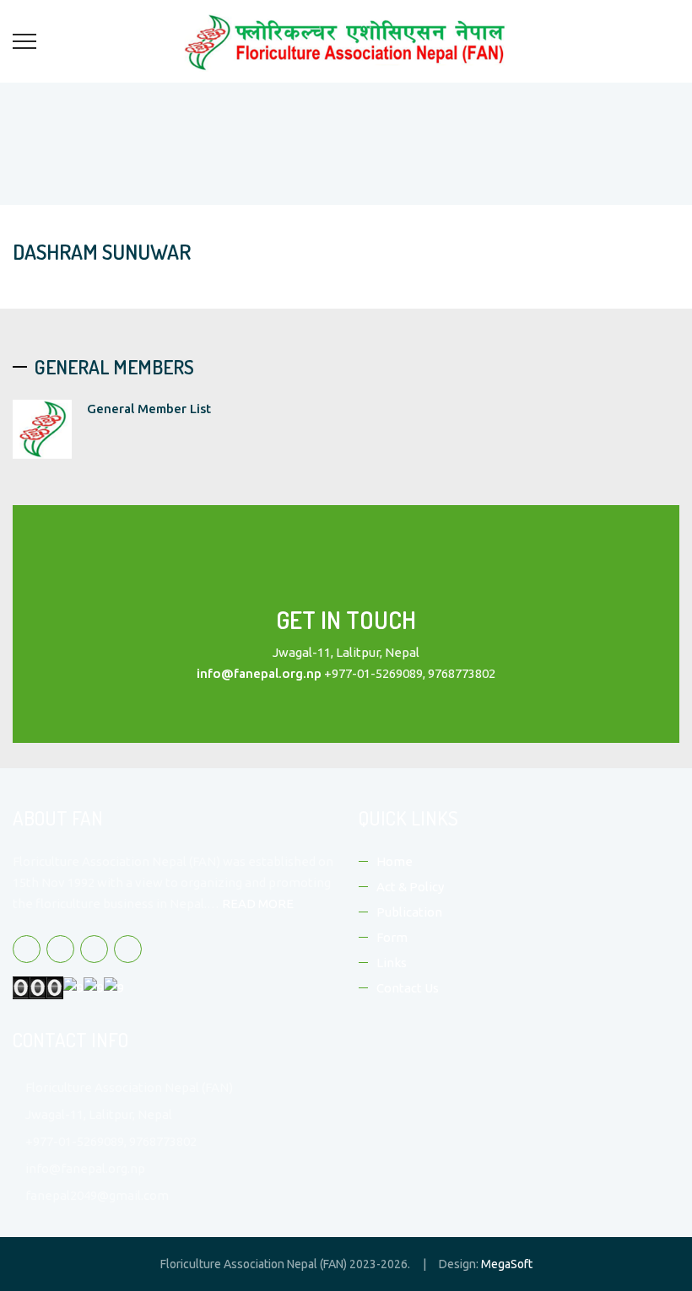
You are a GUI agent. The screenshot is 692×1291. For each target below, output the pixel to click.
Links (391, 962)
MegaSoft (507, 1264)
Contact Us (407, 988)
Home (394, 861)
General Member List (149, 408)
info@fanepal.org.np (259, 673)
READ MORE (258, 903)
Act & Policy (410, 886)
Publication (409, 912)
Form (392, 937)
